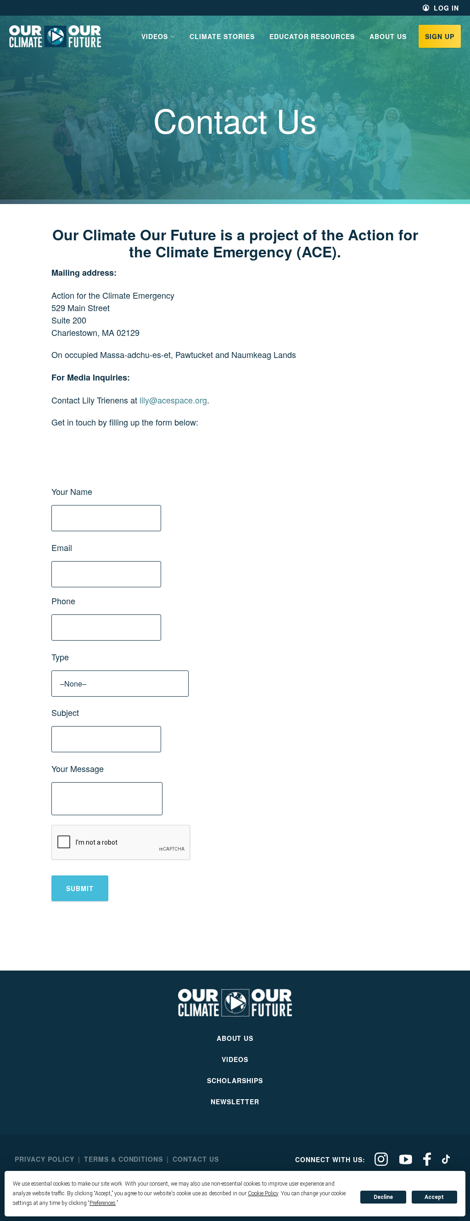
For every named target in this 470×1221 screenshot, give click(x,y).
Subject (65, 712)
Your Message (77, 768)
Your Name (71, 491)
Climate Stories (222, 36)
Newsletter (235, 1101)
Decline (383, 1197)
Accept (434, 1197)
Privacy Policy (44, 1159)
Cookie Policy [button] (263, 1193)
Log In (446, 8)
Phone (63, 601)
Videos (235, 1059)
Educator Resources (312, 36)
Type (60, 657)
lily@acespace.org (173, 400)
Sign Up (439, 36)
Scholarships (235, 1080)
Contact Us (196, 1159)
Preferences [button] (103, 1203)
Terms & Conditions (123, 1159)
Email (61, 547)
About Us (388, 36)
